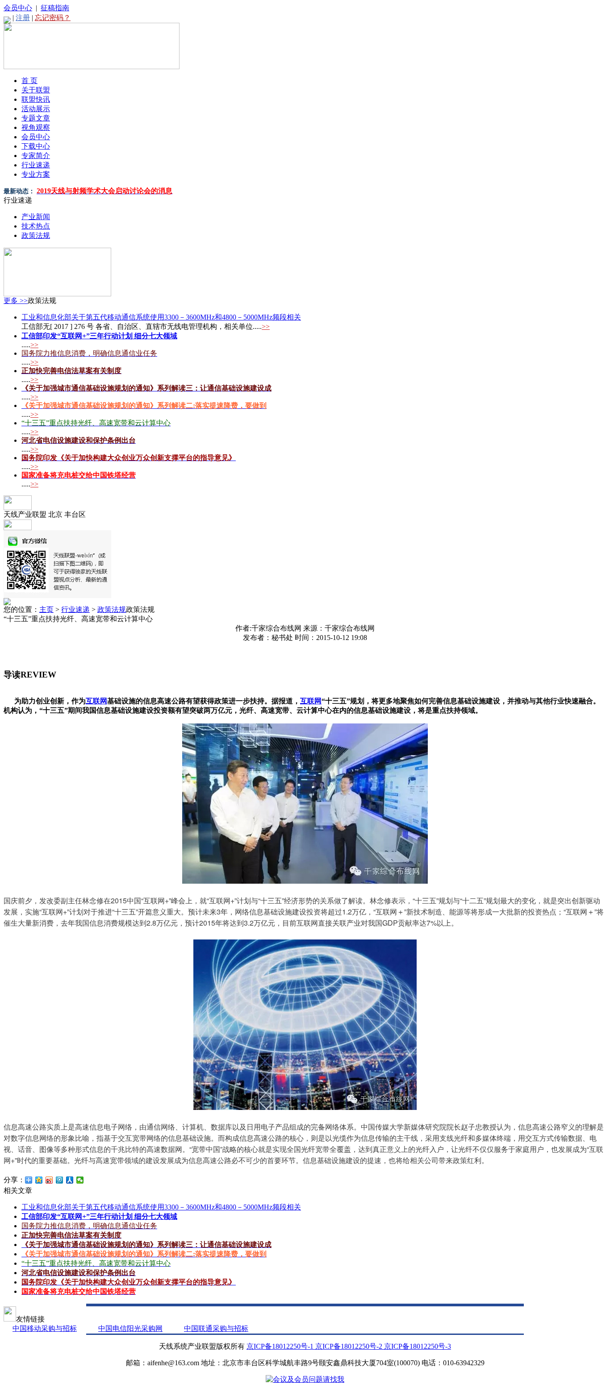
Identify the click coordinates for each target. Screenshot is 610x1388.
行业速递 (35, 165)
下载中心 (35, 146)
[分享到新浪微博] (49, 1180)
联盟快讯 (35, 99)
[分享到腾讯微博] (59, 1180)
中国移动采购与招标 (45, 1328)
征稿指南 (55, 8)
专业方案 (35, 174)
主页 (46, 609)
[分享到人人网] (70, 1180)
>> (266, 326)
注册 (23, 17)
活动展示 (35, 108)
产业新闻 (35, 216)
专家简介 (35, 155)
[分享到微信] (80, 1180)
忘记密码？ (53, 17)
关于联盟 (35, 90)
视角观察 (35, 127)
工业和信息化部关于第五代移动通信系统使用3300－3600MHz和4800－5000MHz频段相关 (161, 317)
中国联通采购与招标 (216, 1328)
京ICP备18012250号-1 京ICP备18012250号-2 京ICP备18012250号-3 (349, 1346)
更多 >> (16, 300)
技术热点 (35, 226)
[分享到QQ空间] (39, 1180)
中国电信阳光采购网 (130, 1328)
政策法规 (35, 235)
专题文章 (35, 118)
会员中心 (18, 8)
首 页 (29, 80)
